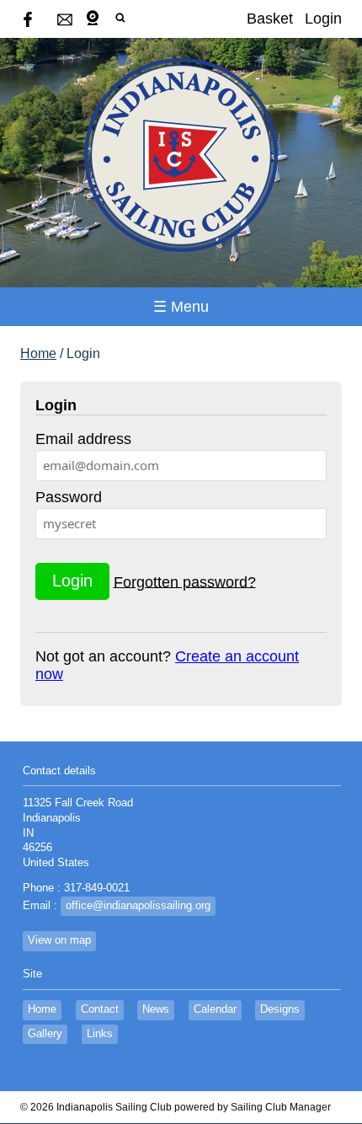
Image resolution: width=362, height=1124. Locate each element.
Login (323, 18)
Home (38, 353)
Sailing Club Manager (281, 1107)
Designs (280, 1009)
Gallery (45, 1034)
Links (100, 1034)
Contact (100, 1009)
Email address (83, 439)
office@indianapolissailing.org (138, 906)
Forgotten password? (185, 581)
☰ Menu (181, 306)
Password (68, 497)
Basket (270, 18)
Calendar (215, 1009)
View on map (59, 940)
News (155, 1009)
